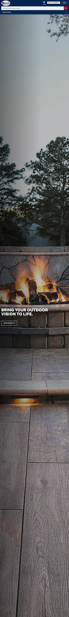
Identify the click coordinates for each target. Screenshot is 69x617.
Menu (64, 2)
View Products (9, 323)
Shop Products (7, 12)
